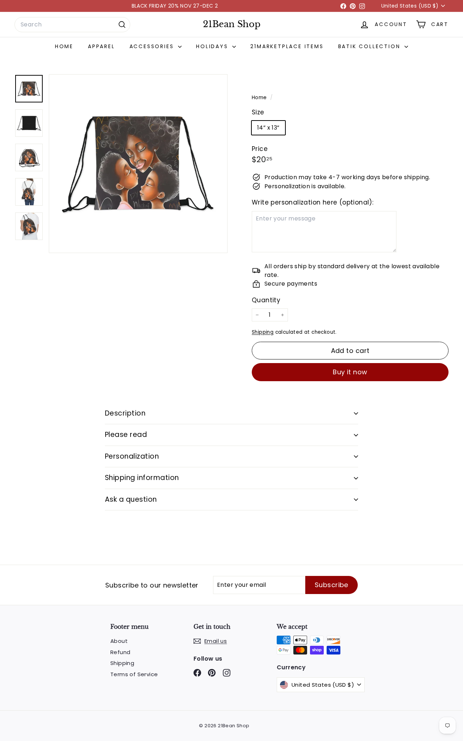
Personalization (132, 456)
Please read (126, 434)
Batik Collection (370, 46)
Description (125, 413)
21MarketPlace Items (286, 46)
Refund (120, 652)
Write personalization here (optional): (312, 202)
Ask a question (131, 499)
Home (64, 46)
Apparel (101, 46)
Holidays (213, 46)
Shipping (262, 332)
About (119, 641)
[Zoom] (138, 164)
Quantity (266, 300)
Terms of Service (134, 674)
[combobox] (72, 24)
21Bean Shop (231, 24)
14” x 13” (268, 127)
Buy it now (350, 371)
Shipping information (142, 478)
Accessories (153, 46)
